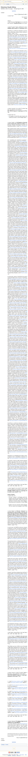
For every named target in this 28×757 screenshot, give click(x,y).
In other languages (23, 4)
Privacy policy (21, 754)
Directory (2, 4)
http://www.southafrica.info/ (19, 104)
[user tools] (26, 1)
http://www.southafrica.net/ (17, 681)
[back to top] (14, 748)
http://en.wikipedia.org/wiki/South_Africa (17, 37)
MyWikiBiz (14, 11)
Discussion (5, 4)
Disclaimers (14, 755)
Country (6, 744)
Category (3, 744)
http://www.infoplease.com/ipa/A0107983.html (18, 83)
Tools (26, 4)
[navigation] (2, 1)
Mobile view (18, 755)
